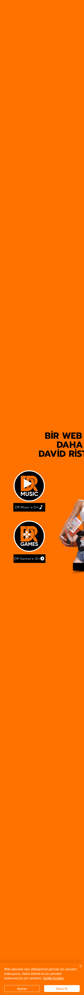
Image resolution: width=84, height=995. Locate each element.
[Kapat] (78, 968)
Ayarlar (22, 988)
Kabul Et (62, 988)
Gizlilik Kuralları (53, 978)
